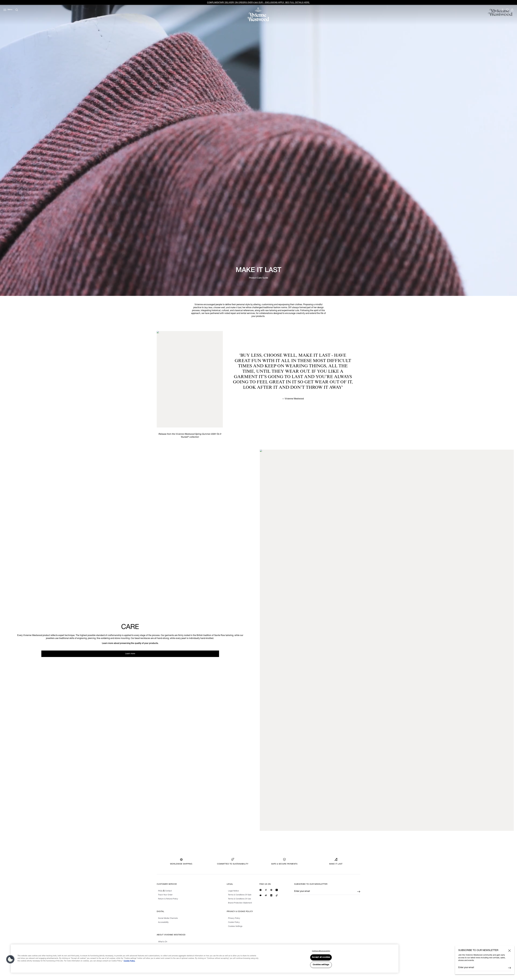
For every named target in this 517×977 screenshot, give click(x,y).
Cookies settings (321, 965)
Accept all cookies (321, 957)
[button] (10, 959)
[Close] (509, 950)
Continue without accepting (321, 951)
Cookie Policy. (129, 961)
